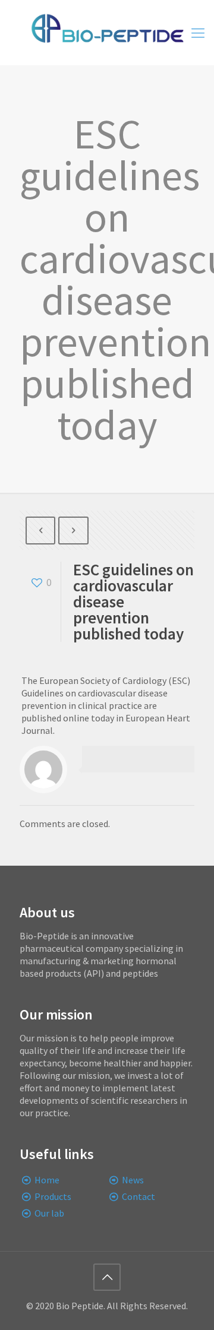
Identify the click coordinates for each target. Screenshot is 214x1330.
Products (52, 1196)
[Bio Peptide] (107, 32)
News (133, 1180)
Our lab (49, 1213)
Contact (138, 1196)
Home (46, 1180)
